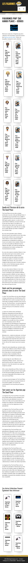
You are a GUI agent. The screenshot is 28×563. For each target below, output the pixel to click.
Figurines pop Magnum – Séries (18, 545)
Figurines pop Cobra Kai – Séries (7, 526)
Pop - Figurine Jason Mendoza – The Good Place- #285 (7, 140)
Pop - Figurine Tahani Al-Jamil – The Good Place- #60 (7, 194)
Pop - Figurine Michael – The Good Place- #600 (7, 167)
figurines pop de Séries (10, 37)
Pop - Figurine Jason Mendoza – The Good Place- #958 (17, 141)
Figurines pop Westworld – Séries (18, 523)
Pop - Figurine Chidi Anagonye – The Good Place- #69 (7, 56)
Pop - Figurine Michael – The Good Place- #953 (17, 168)
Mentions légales (21, 560)
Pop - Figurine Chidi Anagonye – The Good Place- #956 (18, 57)
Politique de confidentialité (9, 560)
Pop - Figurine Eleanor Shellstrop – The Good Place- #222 (8, 85)
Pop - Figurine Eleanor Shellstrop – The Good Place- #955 (19, 87)
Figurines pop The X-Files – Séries (7, 504)
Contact (21, 559)
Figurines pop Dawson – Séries (7, 542)
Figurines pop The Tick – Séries (18, 503)
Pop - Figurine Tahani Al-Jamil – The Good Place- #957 (17, 195)
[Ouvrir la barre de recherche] (20, 8)
